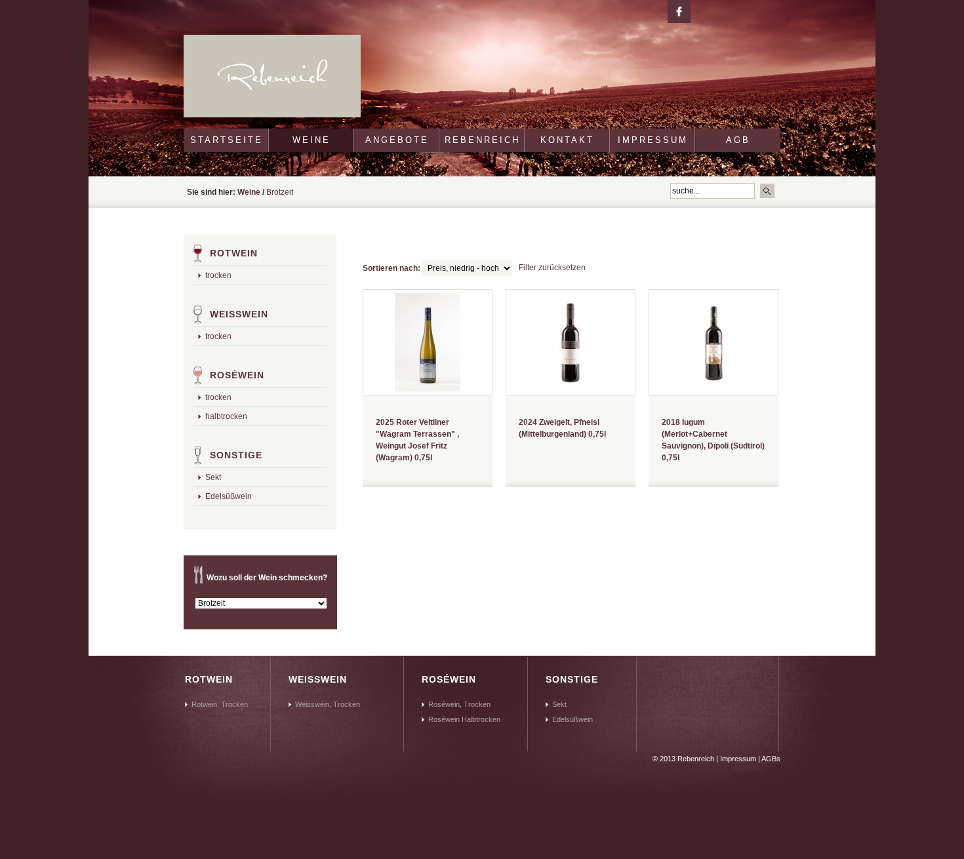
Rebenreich (482, 140)
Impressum (653, 140)
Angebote (397, 140)
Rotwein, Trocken (219, 704)
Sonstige (236, 455)
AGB (738, 140)
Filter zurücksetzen (552, 267)
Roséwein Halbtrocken (464, 719)
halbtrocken (226, 416)
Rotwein (234, 253)
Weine (311, 140)
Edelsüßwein (228, 496)
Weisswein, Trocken (327, 704)
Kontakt (567, 140)
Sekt (213, 477)
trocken (218, 275)
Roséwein (237, 375)
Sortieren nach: (391, 268)
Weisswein (239, 314)
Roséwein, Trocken (459, 704)
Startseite (226, 140)
